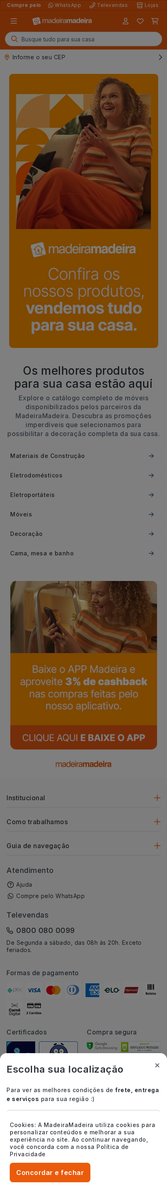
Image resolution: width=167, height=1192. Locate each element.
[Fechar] (157, 1065)
